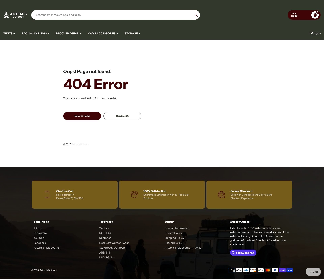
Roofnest (105, 238)
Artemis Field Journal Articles (183, 247)
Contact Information (177, 228)
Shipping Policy (174, 238)
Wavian (104, 228)
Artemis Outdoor (80, 144)
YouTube (39, 238)
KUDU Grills (106, 257)
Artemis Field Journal (47, 247)
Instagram (40, 233)
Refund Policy (173, 242)
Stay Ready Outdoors (112, 247)
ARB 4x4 (104, 252)
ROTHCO (105, 233)
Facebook (40, 242)
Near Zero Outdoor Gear (114, 242)
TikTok (38, 228)
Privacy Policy (173, 233)
